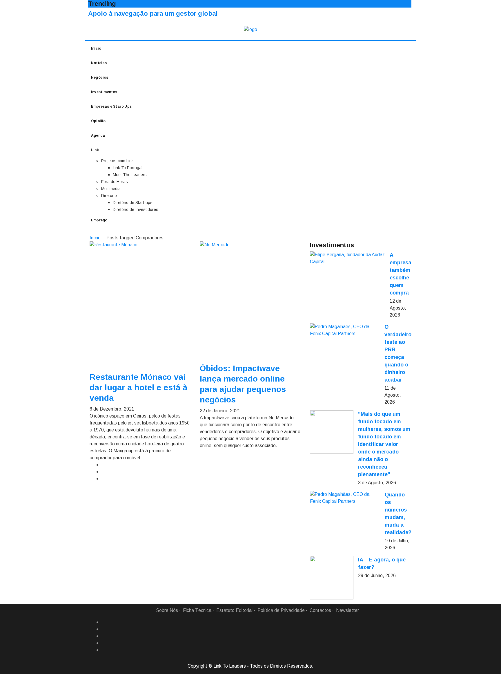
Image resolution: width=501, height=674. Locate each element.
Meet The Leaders (130, 174)
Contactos (320, 610)
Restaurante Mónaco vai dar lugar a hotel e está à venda (138, 387)
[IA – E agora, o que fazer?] (331, 577)
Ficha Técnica (197, 610)
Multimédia (111, 188)
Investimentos (104, 92)
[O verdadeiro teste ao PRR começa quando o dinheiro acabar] (345, 330)
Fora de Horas (114, 181)
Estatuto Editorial (234, 610)
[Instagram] (103, 643)
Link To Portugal (127, 167)
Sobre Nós (167, 610)
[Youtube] (103, 650)
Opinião (98, 121)
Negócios (99, 77)
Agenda (98, 135)
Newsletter (347, 610)
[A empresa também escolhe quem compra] (347, 258)
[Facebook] (103, 622)
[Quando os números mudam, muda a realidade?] (345, 498)
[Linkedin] (103, 629)
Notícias (99, 63)
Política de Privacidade (281, 610)
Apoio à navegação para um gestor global (153, 13)
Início (96, 48)
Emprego (99, 220)
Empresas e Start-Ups (111, 106)
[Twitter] (103, 636)
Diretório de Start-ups (133, 202)
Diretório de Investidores (135, 209)
